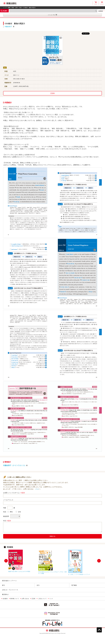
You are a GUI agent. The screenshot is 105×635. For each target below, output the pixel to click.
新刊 (3, 585)
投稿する (52, 536)
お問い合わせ (25, 598)
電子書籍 (74, 585)
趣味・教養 (11, 7)
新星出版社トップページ (9, 581)
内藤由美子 (8, 26)
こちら (37, 489)
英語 (20, 7)
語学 (16, 7)
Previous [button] (6, 561)
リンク (51, 598)
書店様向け (5, 594)
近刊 (38, 585)
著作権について (14, 598)
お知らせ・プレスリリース (10, 590)
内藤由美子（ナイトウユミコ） (14, 465)
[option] (23, 560)
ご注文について (42, 598)
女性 (19, 512)
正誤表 (52, 93)
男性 (11, 512)
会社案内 (5, 598)
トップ (5, 7)
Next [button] (99, 561)
